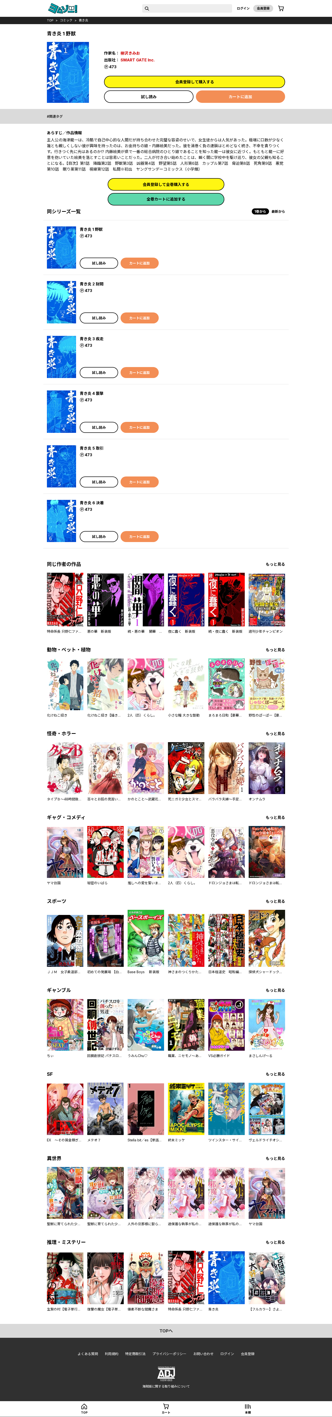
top (50, 20)
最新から (278, 211)
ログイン (243, 8)
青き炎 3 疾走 (92, 338)
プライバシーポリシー (169, 1354)
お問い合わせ (203, 1354)
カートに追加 (240, 96)
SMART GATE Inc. (138, 60)
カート (166, 1412)
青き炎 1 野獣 (91, 229)
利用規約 (111, 1354)
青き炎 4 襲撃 (92, 393)
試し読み (149, 96)
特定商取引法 (135, 1354)
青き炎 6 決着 (92, 502)
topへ (166, 1330)
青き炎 (83, 20)
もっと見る (275, 564)
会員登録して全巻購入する (166, 184)
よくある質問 (88, 1354)
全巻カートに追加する (166, 199)
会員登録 (263, 8)
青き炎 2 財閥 (92, 283)
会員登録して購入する (194, 81)
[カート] (281, 8)
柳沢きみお (130, 53)
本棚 (248, 1412)
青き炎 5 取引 (92, 448)
